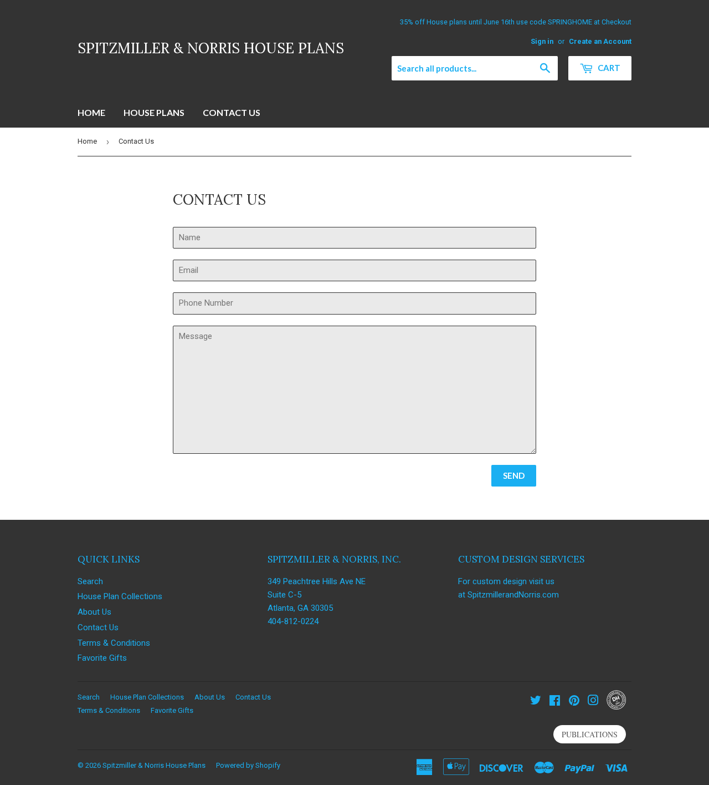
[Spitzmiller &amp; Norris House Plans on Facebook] (555, 702)
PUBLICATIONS (590, 734)
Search (90, 581)
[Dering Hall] (616, 707)
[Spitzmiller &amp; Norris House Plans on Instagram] (593, 702)
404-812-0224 (293, 621)
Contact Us (231, 112)
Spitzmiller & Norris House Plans (211, 48)
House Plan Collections (120, 596)
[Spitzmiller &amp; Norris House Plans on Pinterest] (574, 702)
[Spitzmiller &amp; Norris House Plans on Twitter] (535, 702)
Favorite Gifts (102, 658)
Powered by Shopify (248, 765)
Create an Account (600, 41)
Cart (608, 68)
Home (91, 112)
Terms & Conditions (114, 643)
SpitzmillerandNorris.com (513, 595)
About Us (94, 612)
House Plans (154, 112)
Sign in (542, 41)
